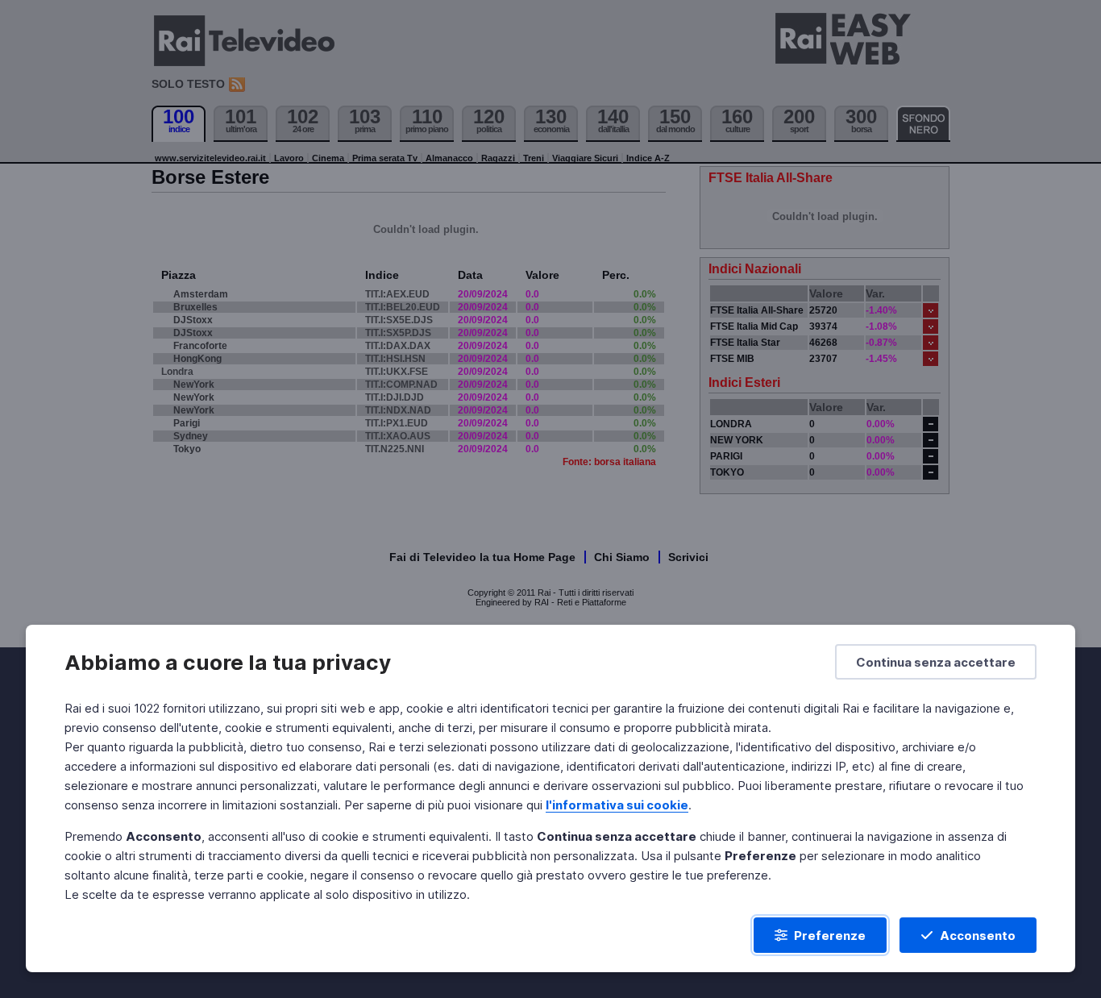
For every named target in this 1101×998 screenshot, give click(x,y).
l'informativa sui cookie (617, 805)
